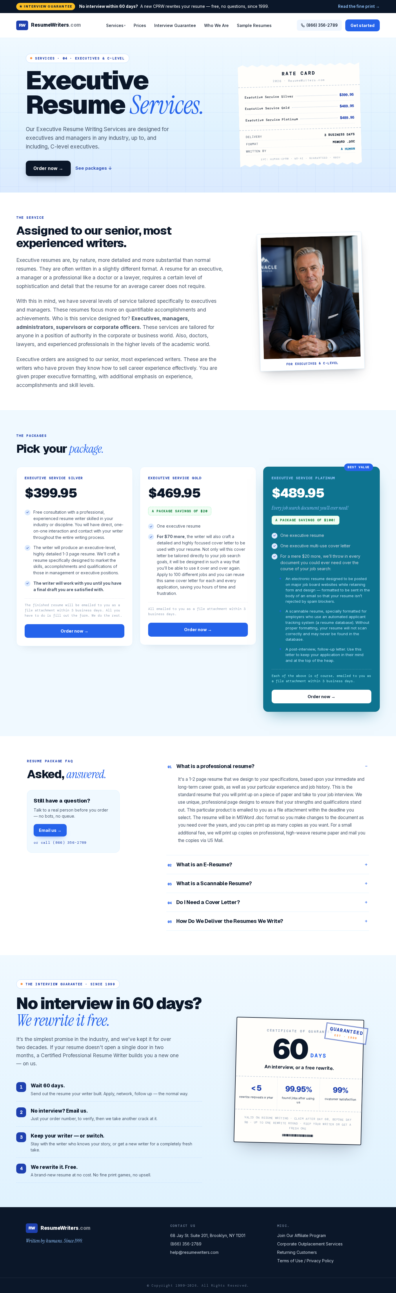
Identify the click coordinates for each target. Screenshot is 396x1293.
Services (116, 25)
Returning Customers (297, 1252)
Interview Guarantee (175, 25)
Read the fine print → (359, 6)
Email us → (50, 830)
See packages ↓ (93, 168)
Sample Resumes (254, 25)
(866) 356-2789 (322, 25)
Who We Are (216, 25)
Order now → (48, 168)
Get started (362, 25)
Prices (140, 25)
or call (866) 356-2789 (60, 842)
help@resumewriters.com (194, 1252)
